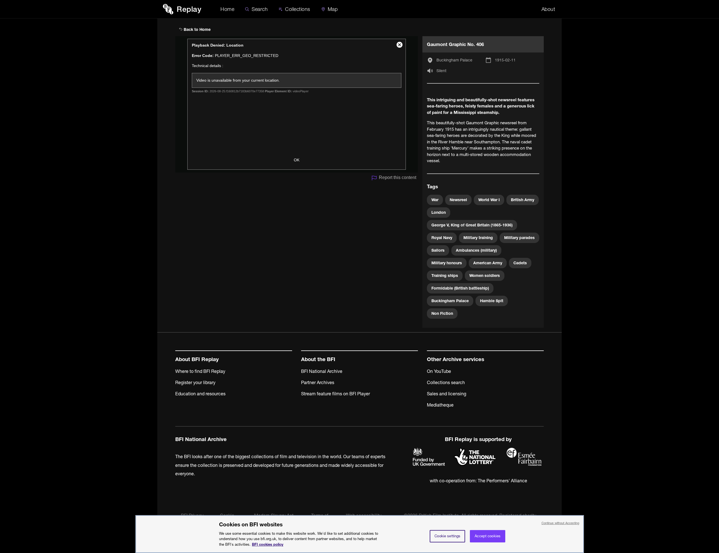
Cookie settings (447, 536)
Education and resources (200, 393)
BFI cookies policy (267, 544)
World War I (489, 199)
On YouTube (439, 371)
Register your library (195, 382)
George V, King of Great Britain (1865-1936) (472, 225)
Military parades (519, 237)
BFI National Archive (321, 371)
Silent (441, 70)
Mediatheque (440, 405)
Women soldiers (484, 275)
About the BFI (318, 359)
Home (227, 9)
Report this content (397, 177)
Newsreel (458, 199)
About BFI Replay (197, 359)
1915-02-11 (505, 60)
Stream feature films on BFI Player (335, 393)
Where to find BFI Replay (200, 371)
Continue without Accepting (560, 523)
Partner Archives (317, 382)
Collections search (446, 382)
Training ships (444, 275)
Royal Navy (441, 237)
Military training (478, 237)
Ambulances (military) (476, 250)
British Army (522, 199)
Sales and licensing (446, 393)
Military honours (446, 262)
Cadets (520, 262)
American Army (487, 262)
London (438, 212)
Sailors (438, 250)
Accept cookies (487, 536)
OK (296, 160)
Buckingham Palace (454, 60)
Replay (189, 9)
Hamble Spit (491, 300)
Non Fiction (442, 313)
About (548, 9)
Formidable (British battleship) (460, 288)
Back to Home (197, 29)
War (434, 199)
